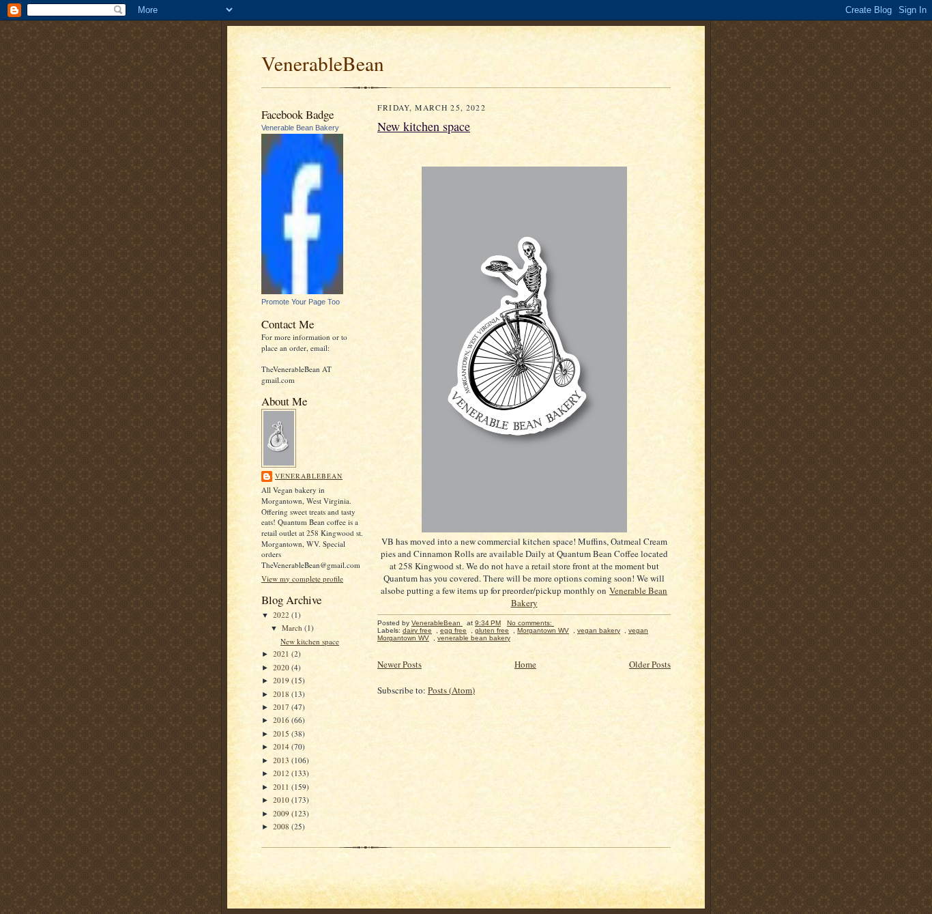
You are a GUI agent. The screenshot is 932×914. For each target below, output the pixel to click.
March (293, 628)
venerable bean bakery (473, 638)
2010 (282, 800)
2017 (282, 707)
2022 (282, 615)
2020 (282, 667)
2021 (282, 653)
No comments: (530, 623)
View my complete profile (302, 578)
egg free (453, 630)
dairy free (417, 630)
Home (525, 664)
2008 (282, 826)
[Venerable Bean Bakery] (302, 291)
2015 (282, 733)
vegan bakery (598, 630)
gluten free (492, 630)
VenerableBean (322, 63)
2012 (282, 773)
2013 (282, 760)
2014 (282, 746)
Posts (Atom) (451, 690)
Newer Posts (399, 664)
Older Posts (650, 664)
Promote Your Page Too (300, 302)
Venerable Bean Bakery (300, 128)
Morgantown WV (543, 630)
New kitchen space (309, 641)
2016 (282, 720)
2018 (282, 694)
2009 (282, 813)
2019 (282, 680)
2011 (282, 787)
